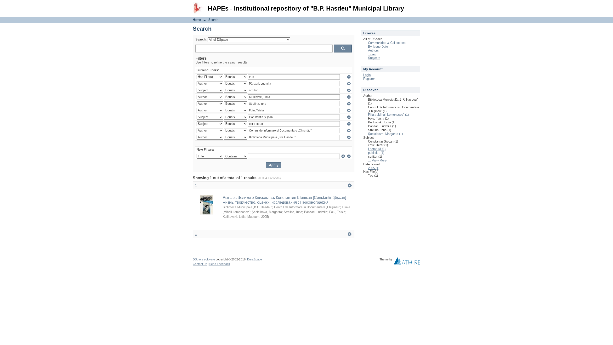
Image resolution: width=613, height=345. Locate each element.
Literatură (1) (377, 149)
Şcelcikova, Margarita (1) (385, 134)
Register (369, 78)
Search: (201, 39)
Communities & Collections (387, 43)
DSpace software (204, 259)
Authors (373, 50)
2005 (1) (373, 168)
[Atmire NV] (407, 262)
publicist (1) (376, 153)
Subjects (374, 58)
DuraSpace (254, 259)
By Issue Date (378, 46)
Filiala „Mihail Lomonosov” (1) (388, 114)
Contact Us (200, 264)
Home (197, 20)
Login (416, 6)
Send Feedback (219, 264)
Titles (372, 54)
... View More (377, 160)
